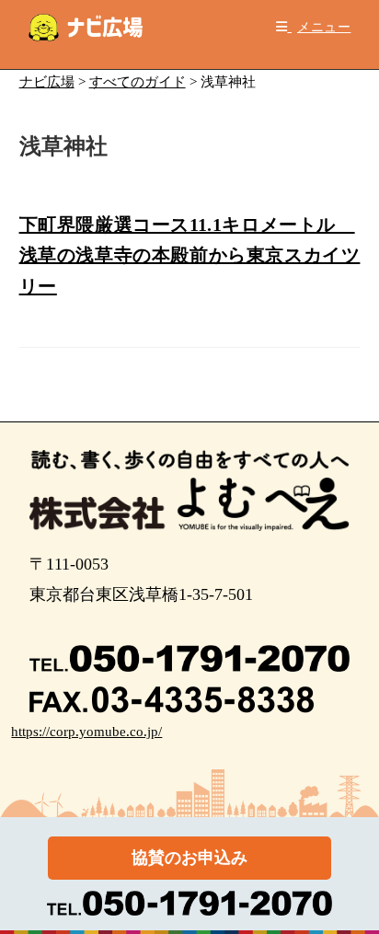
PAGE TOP (352, 891)
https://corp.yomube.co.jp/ (86, 731)
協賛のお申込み (189, 857)
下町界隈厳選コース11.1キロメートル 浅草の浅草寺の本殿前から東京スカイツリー (190, 255)
